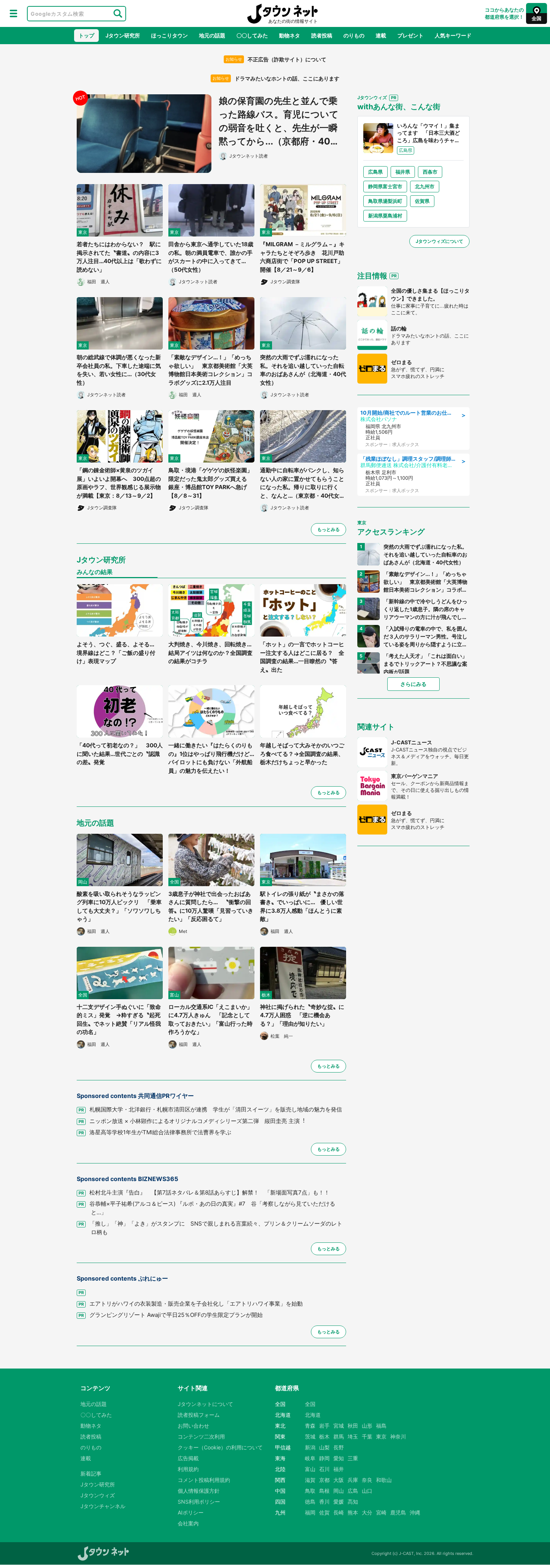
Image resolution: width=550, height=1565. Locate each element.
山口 (367, 1491)
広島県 (375, 172)
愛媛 (338, 1501)
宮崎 (381, 1512)
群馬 (338, 1436)
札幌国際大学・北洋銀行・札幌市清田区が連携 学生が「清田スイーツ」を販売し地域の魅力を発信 (215, 1109)
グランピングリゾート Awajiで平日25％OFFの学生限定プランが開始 (176, 1314)
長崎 (338, 1512)
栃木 (324, 1436)
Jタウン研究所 (123, 35)
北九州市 (424, 186)
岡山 (338, 1491)
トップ (86, 35)
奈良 (367, 1480)
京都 (324, 1480)
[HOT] (148, 133)
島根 (324, 1491)
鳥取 (310, 1491)
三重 (353, 1458)
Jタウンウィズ (97, 1495)
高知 (353, 1501)
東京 (381, 1436)
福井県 (402, 172)
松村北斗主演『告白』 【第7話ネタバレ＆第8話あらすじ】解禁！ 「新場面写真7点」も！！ (209, 1192)
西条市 (430, 172)
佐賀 (324, 1512)
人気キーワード (453, 35)
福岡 (310, 1512)
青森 (310, 1425)
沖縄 (415, 1512)
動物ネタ (289, 35)
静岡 (324, 1458)
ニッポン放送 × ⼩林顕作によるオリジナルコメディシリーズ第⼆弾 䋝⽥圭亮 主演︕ (197, 1121)
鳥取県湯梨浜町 (385, 201)
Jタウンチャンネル (102, 1506)
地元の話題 (212, 35)
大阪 (338, 1480)
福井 (338, 1469)
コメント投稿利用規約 (204, 1480)
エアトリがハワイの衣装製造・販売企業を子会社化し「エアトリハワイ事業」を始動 (196, 1303)
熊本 (353, 1512)
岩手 (324, 1425)
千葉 (367, 1436)
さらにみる (413, 684)
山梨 (324, 1447)
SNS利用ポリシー (199, 1501)
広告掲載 (188, 1458)
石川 (324, 1469)
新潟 (310, 1447)
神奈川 (398, 1436)
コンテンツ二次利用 (201, 1436)
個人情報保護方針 (199, 1491)
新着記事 (90, 1473)
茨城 (310, 1436)
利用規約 (188, 1469)
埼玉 (353, 1436)
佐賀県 (422, 201)
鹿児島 (398, 1512)
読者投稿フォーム (199, 1415)
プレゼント (410, 35)
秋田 (353, 1425)
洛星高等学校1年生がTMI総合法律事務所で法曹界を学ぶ (160, 1132)
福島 (381, 1425)
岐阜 (310, 1458)
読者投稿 (321, 35)
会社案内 (188, 1523)
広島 (353, 1491)
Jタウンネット (282, 13)
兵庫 (353, 1480)
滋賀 (310, 1480)
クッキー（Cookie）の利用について (220, 1447)
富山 (310, 1469)
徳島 (310, 1501)
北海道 (313, 1415)
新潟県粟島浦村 (385, 216)
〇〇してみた (252, 35)
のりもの (353, 35)
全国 (310, 1404)
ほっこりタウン (169, 35)
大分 (367, 1512)
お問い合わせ (193, 1425)
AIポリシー (191, 1512)
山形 (367, 1425)
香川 (324, 1501)
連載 (381, 35)
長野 (338, 1447)
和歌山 (384, 1480)
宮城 (338, 1425)
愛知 (338, 1458)
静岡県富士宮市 (385, 186)
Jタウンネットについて (205, 1404)
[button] (13, 13)
